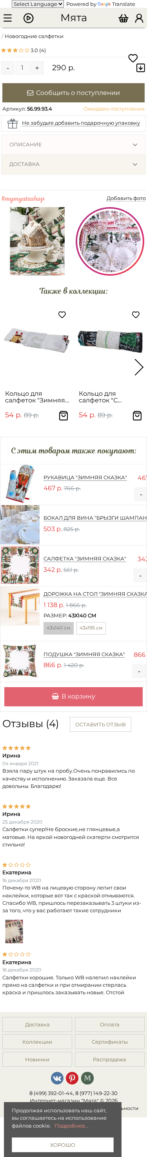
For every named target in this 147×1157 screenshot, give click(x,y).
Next (139, 367)
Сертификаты (110, 1042)
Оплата (110, 1024)
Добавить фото (126, 198)
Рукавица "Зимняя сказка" (85, 477)
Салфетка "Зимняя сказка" (85, 558)
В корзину (78, 696)
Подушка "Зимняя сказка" (84, 654)
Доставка (24, 164)
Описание (25, 144)
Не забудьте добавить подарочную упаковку (81, 123)
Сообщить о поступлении (78, 92)
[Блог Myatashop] (87, 1077)
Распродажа (109, 1059)
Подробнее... (71, 1125)
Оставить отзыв (100, 724)
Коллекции (37, 1042)
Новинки (37, 1059)
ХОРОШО (62, 1145)
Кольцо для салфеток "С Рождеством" (100, 397)
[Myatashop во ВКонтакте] (57, 1077)
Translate (123, 4)
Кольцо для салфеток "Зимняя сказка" (35, 397)
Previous (8, 367)
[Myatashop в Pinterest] (72, 1077)
